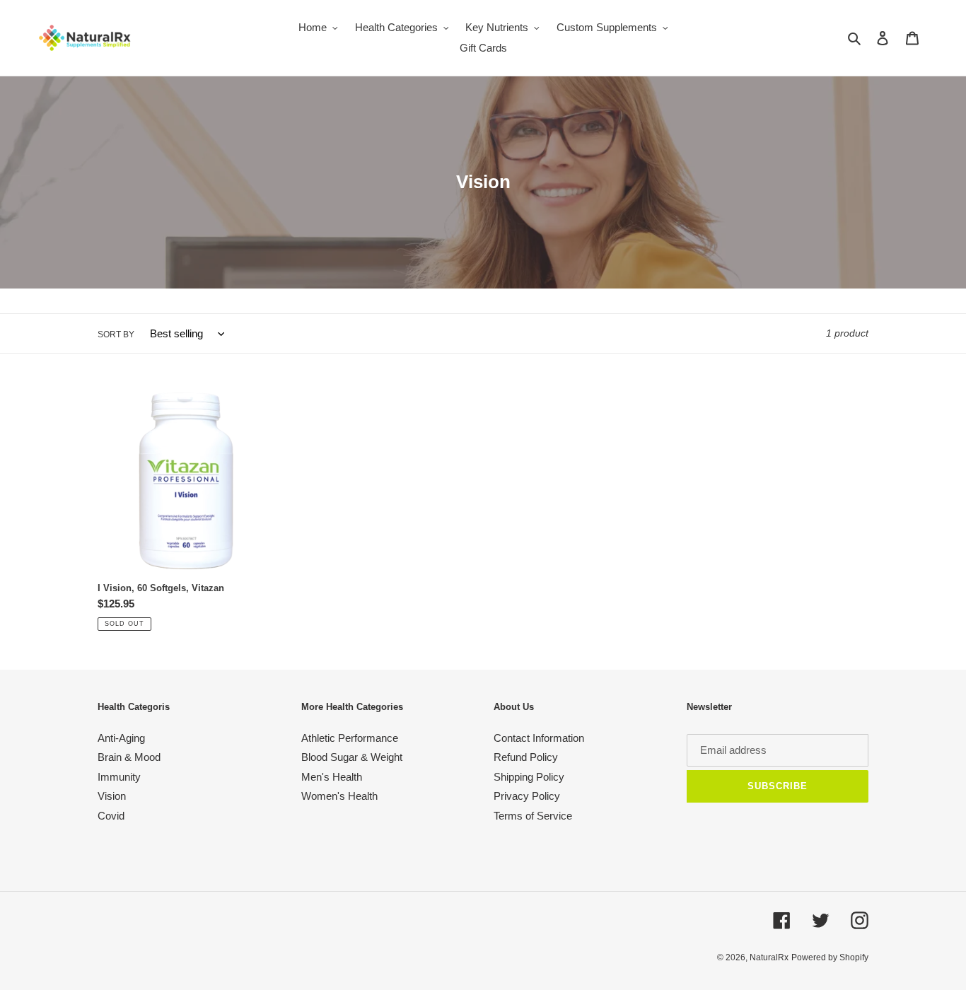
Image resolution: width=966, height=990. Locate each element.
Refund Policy (526, 757)
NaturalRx (769, 957)
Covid (111, 816)
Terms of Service (533, 816)
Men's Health (331, 777)
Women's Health (339, 796)
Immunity (119, 777)
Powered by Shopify (829, 957)
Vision (112, 796)
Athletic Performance (349, 738)
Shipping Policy (529, 777)
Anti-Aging (121, 738)
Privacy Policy (527, 796)
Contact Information (539, 738)
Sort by (116, 334)
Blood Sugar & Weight (351, 757)
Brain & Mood (129, 757)
